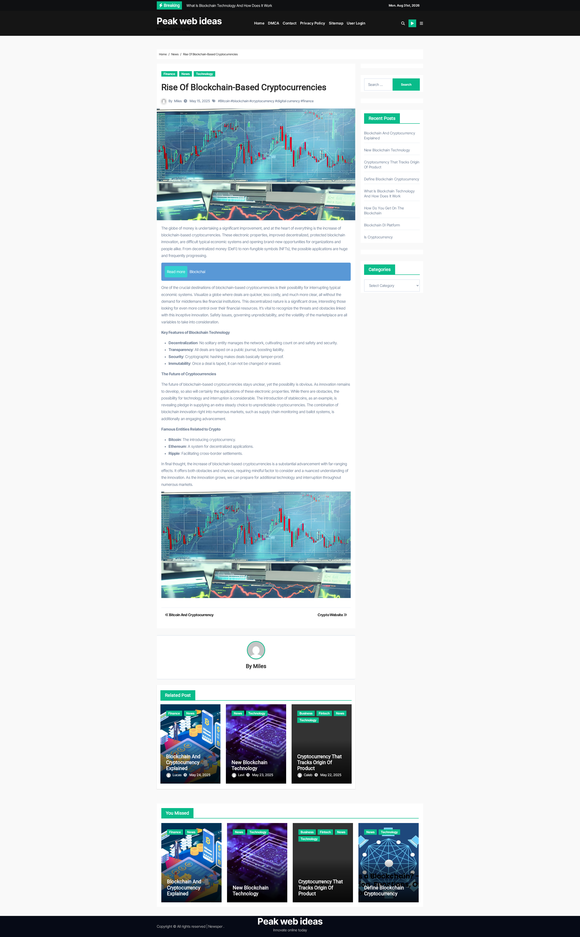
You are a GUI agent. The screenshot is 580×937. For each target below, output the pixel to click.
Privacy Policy (312, 23)
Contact (290, 23)
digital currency (288, 101)
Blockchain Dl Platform (382, 225)
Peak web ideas (189, 21)
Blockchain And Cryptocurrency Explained (183, 762)
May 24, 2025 (199, 775)
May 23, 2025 (262, 775)
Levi (241, 775)
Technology (204, 74)
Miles (178, 101)
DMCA (273, 23)
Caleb (308, 775)
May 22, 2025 (330, 775)
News (185, 74)
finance (308, 101)
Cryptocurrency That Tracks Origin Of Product (319, 762)
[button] (421, 23)
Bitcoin (225, 101)
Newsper (215, 926)
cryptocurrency (262, 101)
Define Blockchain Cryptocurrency (391, 179)
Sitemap (336, 23)
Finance (169, 74)
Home (259, 23)
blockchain (241, 101)
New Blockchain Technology (249, 765)
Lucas (177, 775)
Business (306, 713)
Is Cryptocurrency (378, 237)
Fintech (324, 713)
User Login (356, 23)
